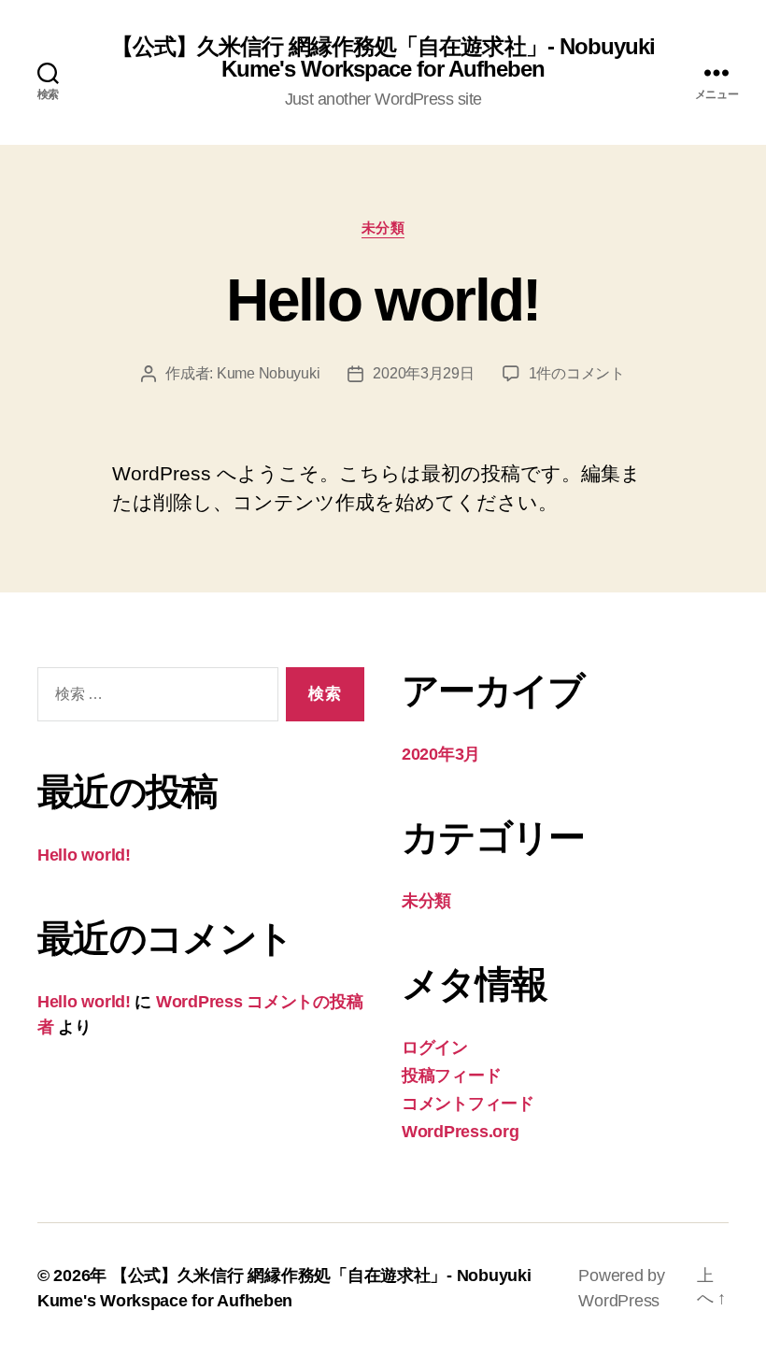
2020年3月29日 (423, 373)
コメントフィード (468, 1103)
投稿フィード (451, 1075)
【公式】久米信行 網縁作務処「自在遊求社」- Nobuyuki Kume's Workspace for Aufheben (382, 58)
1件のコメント (577, 373)
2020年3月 (441, 754)
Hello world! (382, 300)
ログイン (435, 1047)
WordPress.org (460, 1131)
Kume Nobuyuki (268, 373)
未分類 (383, 227)
